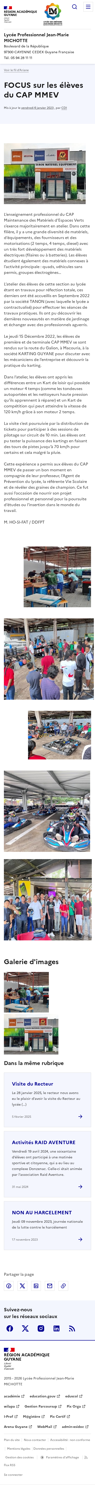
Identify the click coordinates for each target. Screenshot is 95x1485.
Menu (88, 7)
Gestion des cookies (19, 1457)
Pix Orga (74, 1406)
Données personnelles (48, 1449)
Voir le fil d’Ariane (16, 70)
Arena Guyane (16, 1426)
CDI (64, 108)
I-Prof (8, 1416)
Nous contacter (35, 1440)
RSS (72, 1328)
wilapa (9, 1406)
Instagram (41, 1328)
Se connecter (13, 1475)
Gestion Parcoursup (41, 1406)
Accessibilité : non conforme (70, 1440)
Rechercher (74, 7)
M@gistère (31, 1416)
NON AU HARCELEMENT (42, 1212)
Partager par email (50, 1286)
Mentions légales (18, 1449)
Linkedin (56, 1328)
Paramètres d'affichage (62, 1457)
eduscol (71, 1396)
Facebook (10, 1328)
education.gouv (43, 1396)
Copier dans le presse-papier (63, 1286)
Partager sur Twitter (22, 1286)
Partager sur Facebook (9, 1286)
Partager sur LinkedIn (36, 1286)
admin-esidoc (73, 1426)
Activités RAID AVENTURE (44, 1142)
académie (12, 1396)
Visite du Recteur (32, 1084)
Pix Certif (58, 1416)
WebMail (44, 1426)
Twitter (25, 1328)
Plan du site (12, 1440)
